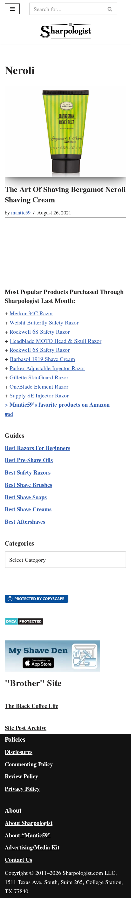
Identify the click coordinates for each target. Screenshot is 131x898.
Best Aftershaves (25, 521)
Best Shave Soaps (26, 497)
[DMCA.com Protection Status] (24, 623)
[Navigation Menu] (12, 8)
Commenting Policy (29, 764)
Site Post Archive (25, 728)
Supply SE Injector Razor (39, 395)
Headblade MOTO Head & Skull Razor (55, 340)
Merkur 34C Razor (31, 313)
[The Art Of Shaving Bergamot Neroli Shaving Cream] (65, 131)
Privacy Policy (22, 788)
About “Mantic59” (28, 835)
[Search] (110, 9)
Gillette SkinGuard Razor (39, 377)
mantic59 (21, 212)
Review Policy (21, 776)
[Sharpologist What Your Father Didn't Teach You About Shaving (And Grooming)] (65, 31)
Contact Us (18, 859)
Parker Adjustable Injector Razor (47, 368)
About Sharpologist (28, 823)
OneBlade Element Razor (39, 386)
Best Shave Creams (28, 509)
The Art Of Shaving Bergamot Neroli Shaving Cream (65, 194)
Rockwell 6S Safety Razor (40, 331)
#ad (9, 413)
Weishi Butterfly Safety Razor (44, 322)
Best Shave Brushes (28, 485)
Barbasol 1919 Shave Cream (42, 359)
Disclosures (18, 752)
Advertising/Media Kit (32, 847)
